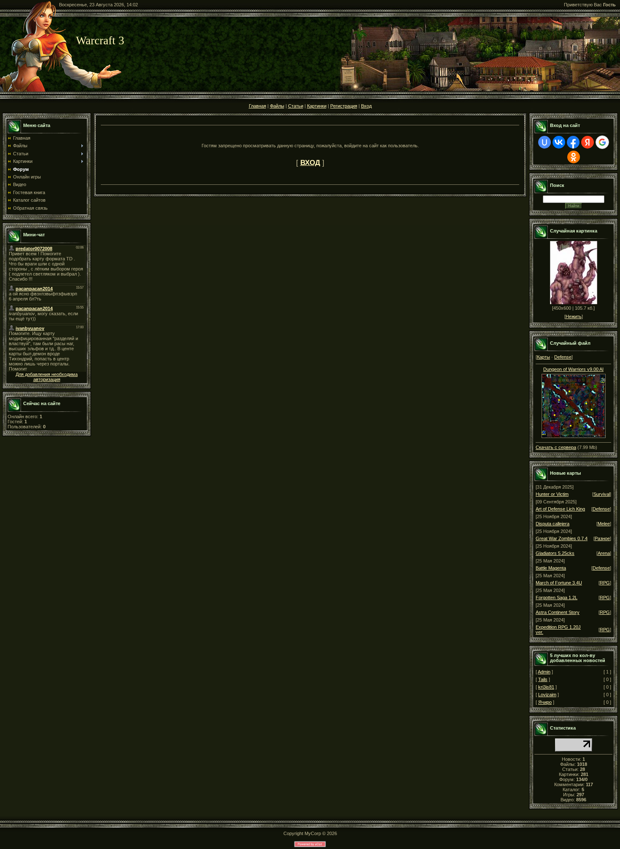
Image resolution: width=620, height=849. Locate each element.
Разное (602, 538)
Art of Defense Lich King (560, 508)
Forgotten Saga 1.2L (556, 597)
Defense (562, 357)
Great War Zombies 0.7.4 (562, 538)
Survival (601, 494)
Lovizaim (547, 694)
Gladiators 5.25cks (555, 553)
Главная (257, 105)
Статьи (295, 105)
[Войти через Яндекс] (587, 142)
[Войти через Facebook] (573, 142)
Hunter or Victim (552, 494)
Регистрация (343, 105)
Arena (604, 553)
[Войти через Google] (602, 142)
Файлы (277, 105)
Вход (366, 105)
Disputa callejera (552, 523)
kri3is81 (546, 686)
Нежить (574, 316)
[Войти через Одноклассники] (573, 157)
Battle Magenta (551, 568)
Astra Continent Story (558, 612)
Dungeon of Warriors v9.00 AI (573, 369)
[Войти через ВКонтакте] (559, 142)
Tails (542, 679)
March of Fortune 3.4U (559, 582)
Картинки (316, 105)
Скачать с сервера (556, 447)
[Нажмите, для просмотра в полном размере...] (574, 436)
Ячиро (545, 702)
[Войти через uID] (544, 142)
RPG (605, 582)
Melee (604, 523)
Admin (544, 671)
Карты (543, 357)
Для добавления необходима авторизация (47, 377)
